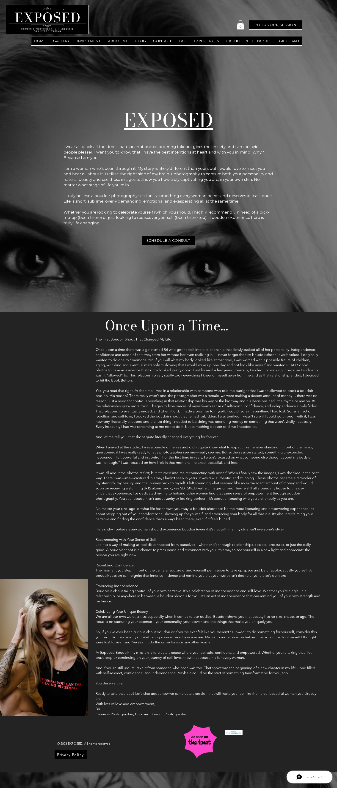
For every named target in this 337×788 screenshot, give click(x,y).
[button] (240, 25)
